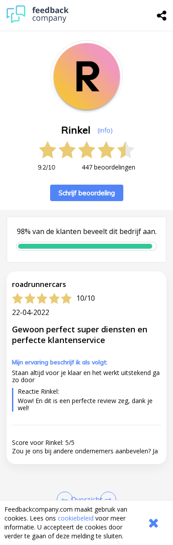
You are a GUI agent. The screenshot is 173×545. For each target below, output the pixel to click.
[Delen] (162, 15)
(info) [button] (105, 130)
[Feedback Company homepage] (38, 20)
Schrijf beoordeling (87, 193)
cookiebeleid (76, 518)
